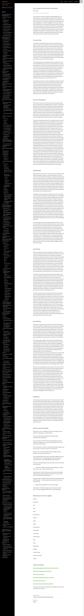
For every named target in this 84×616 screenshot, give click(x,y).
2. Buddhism (5, 158)
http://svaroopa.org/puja (38, 574)
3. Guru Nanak (5, 412)
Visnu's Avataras (7, 263)
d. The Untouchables (6, 93)
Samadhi (6, 182)
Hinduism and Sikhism (6, 497)
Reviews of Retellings (6, 212)
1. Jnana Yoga (5, 228)
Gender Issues (5, 134)
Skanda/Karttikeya (7, 251)
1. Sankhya (5, 163)
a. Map (4, 18)
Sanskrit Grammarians (7, 66)
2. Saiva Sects (5, 252)
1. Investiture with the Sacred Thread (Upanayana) (7, 106)
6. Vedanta (5, 192)
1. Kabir (4, 409)
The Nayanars (5, 380)
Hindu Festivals (6, 344)
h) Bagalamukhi (7, 296)
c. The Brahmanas (6, 42)
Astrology (5, 52)
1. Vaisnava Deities (6, 255)
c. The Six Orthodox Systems (7, 161)
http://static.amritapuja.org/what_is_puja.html (43, 577)
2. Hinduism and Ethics (7, 476)
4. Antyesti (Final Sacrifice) (7, 113)
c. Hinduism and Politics (7, 416)
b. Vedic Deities (5, 41)
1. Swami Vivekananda (7, 506)
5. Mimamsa (5, 191)
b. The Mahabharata (6, 216)
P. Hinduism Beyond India (6, 479)
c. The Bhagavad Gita (6, 222)
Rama (6, 266)
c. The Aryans (5, 22)
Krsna (6, 265)
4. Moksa (4, 123)
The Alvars (4, 379)
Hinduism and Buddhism (7, 491)
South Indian (5, 338)
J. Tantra (3, 352)
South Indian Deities (6, 311)
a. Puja (34, 8)
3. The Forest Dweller (7, 129)
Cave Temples (5, 331)
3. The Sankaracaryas (7, 464)
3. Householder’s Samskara (8, 110)
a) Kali (6, 285)
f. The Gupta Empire (6, 27)
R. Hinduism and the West (6, 502)
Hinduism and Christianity (7, 492)
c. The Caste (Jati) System (7, 92)
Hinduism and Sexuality (7, 546)
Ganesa (5, 246)
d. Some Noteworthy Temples (8, 328)
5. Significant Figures (6, 425)
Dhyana (6, 178)
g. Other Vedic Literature (7, 50)
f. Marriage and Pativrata (7, 143)
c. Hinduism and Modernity (7, 470)
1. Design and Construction (8, 320)
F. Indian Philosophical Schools (7, 148)
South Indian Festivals (6, 377)
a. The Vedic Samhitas (6, 39)
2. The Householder (6, 128)
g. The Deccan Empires (6, 29)
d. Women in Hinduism (6, 132)
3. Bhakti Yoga (5, 231)
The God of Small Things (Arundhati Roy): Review (43, 596)
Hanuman (5, 257)
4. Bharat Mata (5, 423)
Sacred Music (5, 398)
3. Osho (4, 511)
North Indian (5, 337)
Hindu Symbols (5, 389)
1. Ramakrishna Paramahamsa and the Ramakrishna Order (7, 460)
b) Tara (6, 286)
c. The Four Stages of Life (7, 125)
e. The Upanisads (5, 46)
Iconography (5, 346)
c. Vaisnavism (5, 254)
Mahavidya (5, 1)
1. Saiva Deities (5, 244)
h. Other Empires (5, 30)
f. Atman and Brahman (6, 47)
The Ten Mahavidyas (7, 283)
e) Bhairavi (6, 291)
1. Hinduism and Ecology (7, 473)
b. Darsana (4, 317)
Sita (4, 260)
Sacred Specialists (6, 349)
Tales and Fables (5, 401)
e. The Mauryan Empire (7, 26)
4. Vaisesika (5, 189)
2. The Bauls (5, 410)
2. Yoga (4, 165)
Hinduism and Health (6, 544)
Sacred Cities (5, 400)
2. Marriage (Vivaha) (6, 108)
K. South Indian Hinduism (6, 371)
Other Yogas (6, 168)
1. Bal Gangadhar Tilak (7, 418)
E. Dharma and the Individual (7, 99)
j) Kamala (6, 299)
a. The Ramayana (5, 208)
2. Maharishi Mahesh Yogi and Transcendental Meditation (7, 508)
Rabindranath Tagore (7, 442)
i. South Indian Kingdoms (7, 32)
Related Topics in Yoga (8, 171)
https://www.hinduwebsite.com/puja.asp (42, 571)
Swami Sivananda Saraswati (8, 526)
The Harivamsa (5, 221)
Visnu (5, 262)
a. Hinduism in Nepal (6, 431)
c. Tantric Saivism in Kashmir (7, 358)
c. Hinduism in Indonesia (7, 435)
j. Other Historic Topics (6, 35)
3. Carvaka (5, 159)
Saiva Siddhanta (6, 361)
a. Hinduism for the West (7, 504)
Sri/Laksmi (5, 282)
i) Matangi (6, 297)
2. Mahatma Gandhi (6, 419)
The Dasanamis (7, 469)
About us (71, 1)
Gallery (65, 1)
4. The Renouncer (6, 131)
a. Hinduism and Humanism (7, 440)
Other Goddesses (7, 277)
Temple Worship (54, 8)
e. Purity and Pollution (6, 95)
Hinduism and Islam (6, 495)
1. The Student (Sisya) (7, 126)
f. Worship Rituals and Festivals (43, 8)
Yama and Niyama (8, 183)
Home (61, 1)
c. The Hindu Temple (6, 318)
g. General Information (6, 369)
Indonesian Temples (6, 332)
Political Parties (6, 427)
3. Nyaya (4, 187)
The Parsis (4, 501)
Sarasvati (5, 280)
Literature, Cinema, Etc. (7, 374)
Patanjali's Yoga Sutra (7, 170)
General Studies (6, 63)
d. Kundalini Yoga (6, 362)
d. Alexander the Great (6, 24)
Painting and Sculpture (7, 395)
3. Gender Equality (6, 477)
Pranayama (6, 180)
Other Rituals (5, 347)
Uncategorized (4, 557)
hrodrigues (46, 13)
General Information (7, 194)
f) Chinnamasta (7, 293)
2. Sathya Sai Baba (7, 463)
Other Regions (5, 486)
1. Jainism (5, 156)
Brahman (4, 49)
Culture (4, 385)
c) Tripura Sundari (8, 288)
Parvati (5, 279)
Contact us (76, 1)
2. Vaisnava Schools (6, 268)
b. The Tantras (5, 356)
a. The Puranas (5, 241)
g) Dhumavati (7, 294)
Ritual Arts (4, 394)
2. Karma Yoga (5, 230)
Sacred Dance (5, 397)
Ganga (5, 274)
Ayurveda (5, 53)
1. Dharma (5, 118)
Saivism (35, 601)
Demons (4, 309)
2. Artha (4, 120)
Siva (4, 249)
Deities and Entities (6, 308)
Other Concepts (5, 204)
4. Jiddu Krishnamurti (7, 513)
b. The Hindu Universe (6, 76)
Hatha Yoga (6, 167)
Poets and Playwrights (6, 392)
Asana (6, 177)
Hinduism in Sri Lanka (6, 482)
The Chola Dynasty (6, 33)
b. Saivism (4, 243)
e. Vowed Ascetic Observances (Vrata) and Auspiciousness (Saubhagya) (7, 140)
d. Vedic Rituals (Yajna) (6, 44)
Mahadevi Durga (7, 275)
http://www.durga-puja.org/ (39, 580)
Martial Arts (5, 390)
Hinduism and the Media (7, 550)
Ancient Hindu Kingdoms (7, 480)
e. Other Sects (5, 301)
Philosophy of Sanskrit (7, 65)
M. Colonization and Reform (7, 403)
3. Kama (4, 121)
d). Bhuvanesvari (7, 290)
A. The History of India (6, 17)
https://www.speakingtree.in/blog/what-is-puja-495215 (45, 568)
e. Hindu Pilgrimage (6, 340)
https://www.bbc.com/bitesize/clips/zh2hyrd (43, 583)
